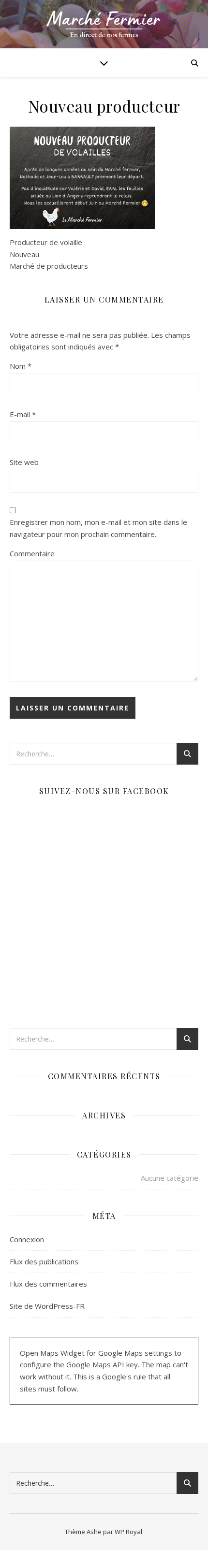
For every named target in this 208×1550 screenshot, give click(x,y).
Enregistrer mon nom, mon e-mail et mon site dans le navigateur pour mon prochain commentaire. (98, 528)
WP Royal (128, 1531)
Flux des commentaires (48, 1284)
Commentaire (32, 553)
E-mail (23, 414)
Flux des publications (44, 1261)
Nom (20, 366)
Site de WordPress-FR (47, 1306)
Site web (24, 462)
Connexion (27, 1239)
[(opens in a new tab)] (71, 815)
